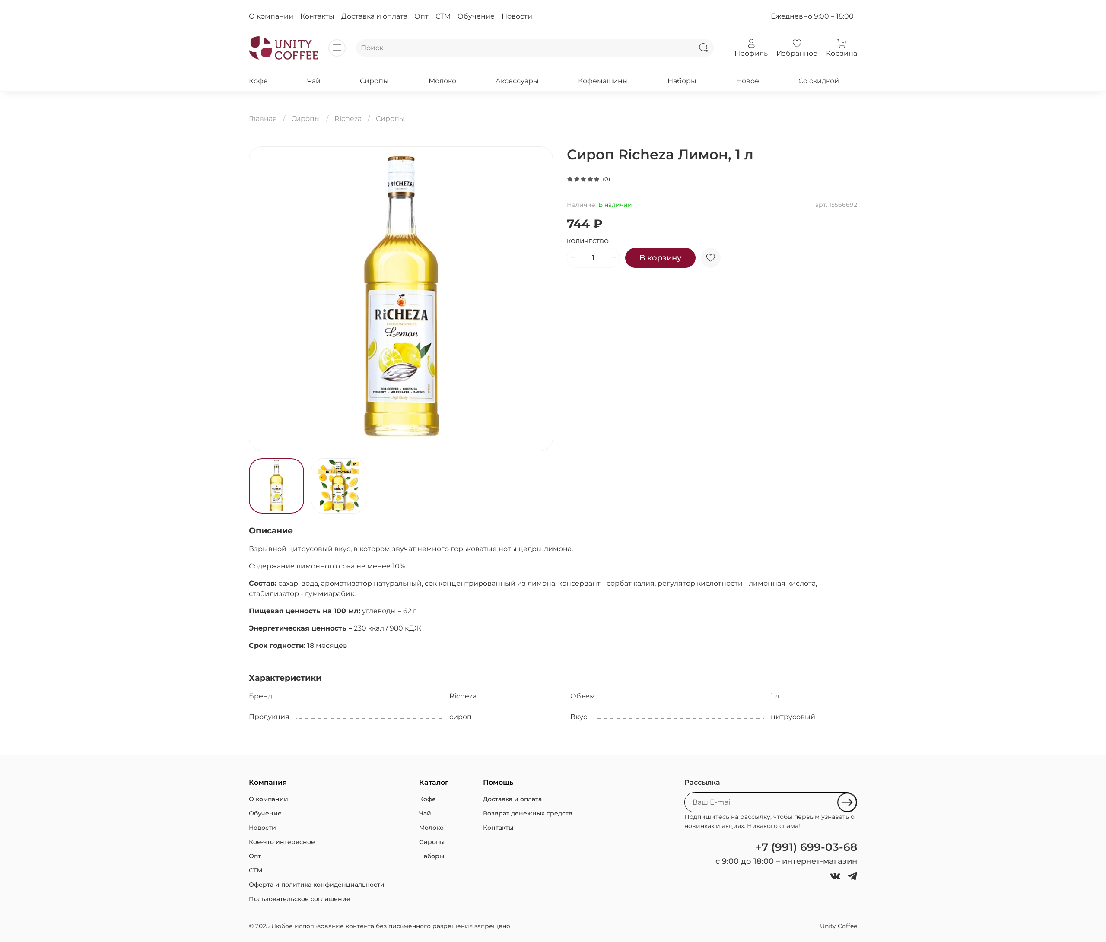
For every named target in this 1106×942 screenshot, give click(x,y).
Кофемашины (603, 81)
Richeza (348, 118)
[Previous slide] (262, 299)
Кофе (258, 81)
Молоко (442, 81)
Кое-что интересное (282, 842)
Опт (421, 16)
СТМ (443, 16)
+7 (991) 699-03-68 (806, 847)
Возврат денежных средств (527, 813)
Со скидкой (818, 81)
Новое (747, 81)
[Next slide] (539, 299)
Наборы (681, 81)
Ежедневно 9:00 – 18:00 (812, 16)
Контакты (317, 16)
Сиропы (374, 81)
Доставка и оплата (374, 16)
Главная (263, 118)
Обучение (476, 16)
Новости (517, 16)
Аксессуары (517, 81)
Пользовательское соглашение (299, 899)
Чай (314, 81)
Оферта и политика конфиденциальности (317, 884)
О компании (271, 16)
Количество (588, 241)
